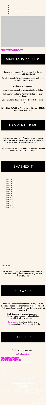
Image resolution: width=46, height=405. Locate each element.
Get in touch (12, 322)
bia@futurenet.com (23, 354)
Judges (12, 13)
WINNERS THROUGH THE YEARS (20, 12)
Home (12, 6)
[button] (12, 50)
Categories (14, 8)
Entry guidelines (16, 10)
